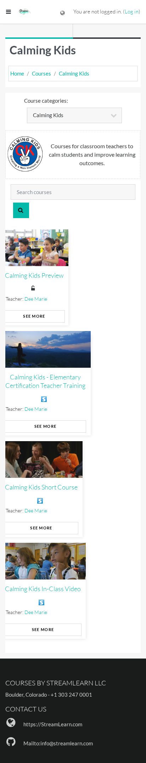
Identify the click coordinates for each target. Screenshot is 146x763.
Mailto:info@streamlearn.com (58, 743)
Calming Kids (74, 73)
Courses (41, 73)
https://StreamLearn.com (52, 724)
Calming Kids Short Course (41, 487)
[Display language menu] (62, 12)
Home (17, 73)
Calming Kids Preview (34, 275)
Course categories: (46, 100)
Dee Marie (35, 299)
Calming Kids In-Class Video (43, 589)
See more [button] (34, 316)
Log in (132, 11)
